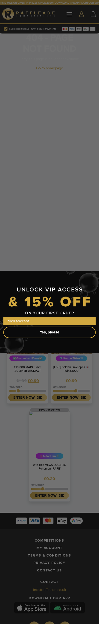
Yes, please (49, 332)
